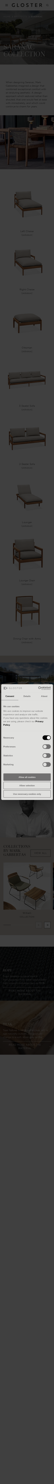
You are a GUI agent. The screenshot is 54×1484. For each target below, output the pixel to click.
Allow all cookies (27, 777)
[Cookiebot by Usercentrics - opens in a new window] (38, 688)
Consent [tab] (9, 696)
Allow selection (27, 785)
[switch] (46, 746)
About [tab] (44, 696)
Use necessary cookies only (27, 794)
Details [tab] (27, 696)
